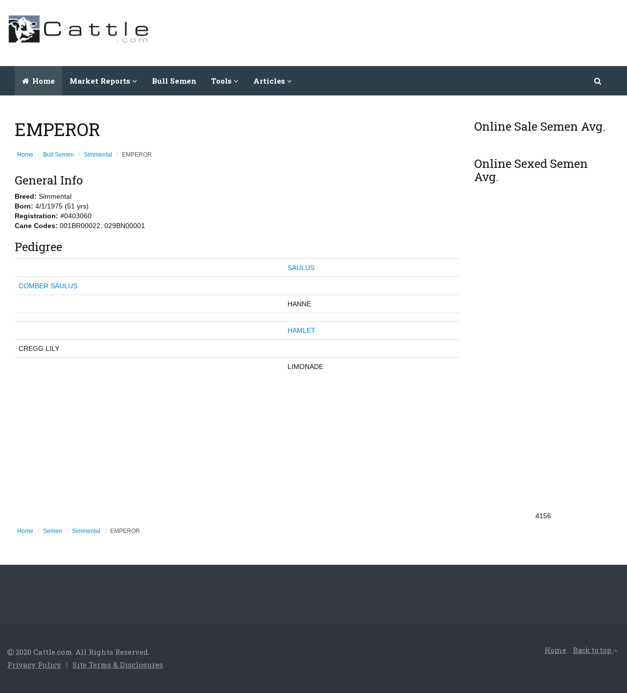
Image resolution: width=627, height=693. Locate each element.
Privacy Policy (34, 665)
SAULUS (301, 268)
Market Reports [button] (101, 81)
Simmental (98, 154)
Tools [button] (222, 81)
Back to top (593, 650)
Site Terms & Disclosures (117, 665)
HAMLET (301, 330)
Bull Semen (174, 81)
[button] (598, 80)
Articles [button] (270, 81)
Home (42, 81)
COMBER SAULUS (48, 286)
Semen (52, 531)
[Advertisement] (441, 32)
